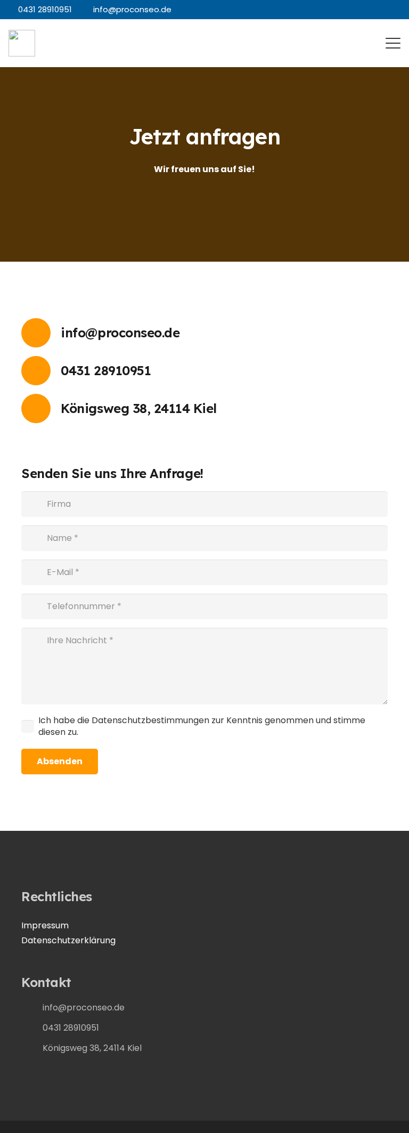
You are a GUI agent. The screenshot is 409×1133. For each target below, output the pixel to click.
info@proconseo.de (120, 333)
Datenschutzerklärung (68, 940)
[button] (393, 43)
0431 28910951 (106, 370)
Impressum (45, 925)
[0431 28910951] (41, 370)
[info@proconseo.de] (41, 332)
